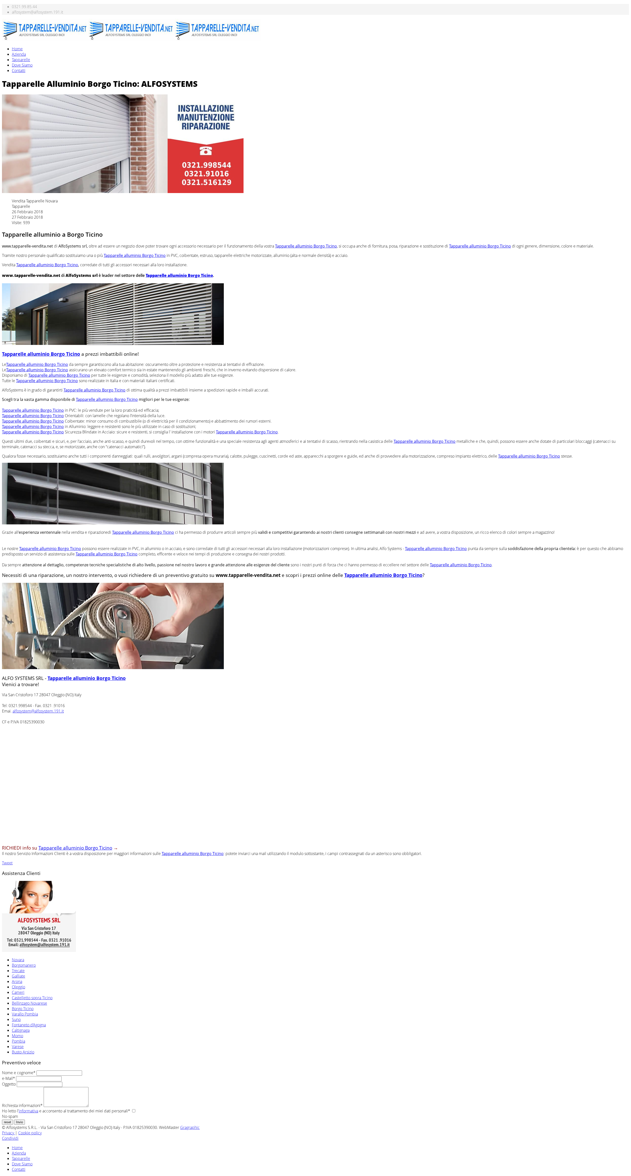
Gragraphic (190, 1127)
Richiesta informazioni (22, 1105)
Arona (17, 981)
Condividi (10, 1138)
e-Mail (8, 1078)
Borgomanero (24, 965)
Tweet (7, 863)
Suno (16, 1019)
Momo (17, 1035)
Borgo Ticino (23, 1008)
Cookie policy (30, 1133)
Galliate (18, 976)
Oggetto (9, 1084)
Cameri (18, 992)
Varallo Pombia (25, 1014)
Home (17, 49)
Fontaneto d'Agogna (29, 1025)
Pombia (18, 1041)
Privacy (8, 1133)
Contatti (18, 70)
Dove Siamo (22, 65)
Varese (18, 1046)
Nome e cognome (18, 1072)
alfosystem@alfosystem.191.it (38, 711)
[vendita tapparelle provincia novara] (39, 950)
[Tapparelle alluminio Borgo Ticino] (113, 343)
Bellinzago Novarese (29, 1003)
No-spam (10, 1116)
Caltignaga (21, 1030)
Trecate (18, 970)
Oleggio (18, 987)
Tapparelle (21, 59)
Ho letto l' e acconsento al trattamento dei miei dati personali (66, 1111)
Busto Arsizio (23, 1052)
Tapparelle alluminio (306, 246)
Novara (18, 959)
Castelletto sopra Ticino (32, 997)
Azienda (19, 54)
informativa (28, 1111)
